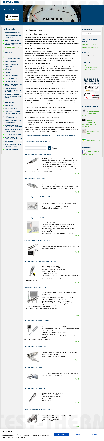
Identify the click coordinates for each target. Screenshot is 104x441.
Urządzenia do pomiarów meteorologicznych (12, 52)
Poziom (7, 72)
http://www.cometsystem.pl (89, 44)
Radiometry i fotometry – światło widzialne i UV (13, 112)
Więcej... (77, 173)
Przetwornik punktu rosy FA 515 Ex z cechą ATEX (40, 261)
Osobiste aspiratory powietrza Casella (12, 150)
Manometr (88, 65)
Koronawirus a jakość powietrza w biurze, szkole (90, 113)
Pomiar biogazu (10, 61)
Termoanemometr (90, 69)
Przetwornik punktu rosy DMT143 (35, 346)
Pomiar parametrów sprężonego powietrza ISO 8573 (13, 96)
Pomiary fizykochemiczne (11, 116)
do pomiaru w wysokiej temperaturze (38, 141)
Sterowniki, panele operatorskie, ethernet (13, 126)
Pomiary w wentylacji (12, 33)
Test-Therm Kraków (14, 2)
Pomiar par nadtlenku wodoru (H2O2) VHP (13, 121)
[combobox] (91, 33)
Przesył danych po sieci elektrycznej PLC (13, 130)
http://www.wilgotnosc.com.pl (90, 47)
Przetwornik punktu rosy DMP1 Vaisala (36, 320)
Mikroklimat (9, 105)
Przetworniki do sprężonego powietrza (38, 135)
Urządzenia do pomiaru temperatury (13, 36)
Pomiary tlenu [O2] (11, 75)
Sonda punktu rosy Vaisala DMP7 (35, 287)
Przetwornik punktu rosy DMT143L (35, 388)
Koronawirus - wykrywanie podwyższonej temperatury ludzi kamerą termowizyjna (89, 122)
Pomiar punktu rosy (12, 48)
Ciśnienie (8, 69)
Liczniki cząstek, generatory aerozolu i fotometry (13, 90)
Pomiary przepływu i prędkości (12, 65)
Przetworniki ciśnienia (91, 67)
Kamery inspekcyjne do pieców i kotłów (13, 85)
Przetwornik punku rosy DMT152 (35, 178)
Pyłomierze (9, 142)
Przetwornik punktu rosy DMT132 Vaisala (37, 154)
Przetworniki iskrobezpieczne (65, 135)
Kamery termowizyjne (12, 40)
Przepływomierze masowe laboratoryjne (13, 138)
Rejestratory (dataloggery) (10, 101)
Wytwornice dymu (11, 81)
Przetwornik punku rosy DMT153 (35, 218)
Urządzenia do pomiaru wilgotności (13, 44)
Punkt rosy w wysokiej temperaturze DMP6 (38, 409)
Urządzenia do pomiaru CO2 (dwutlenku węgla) (13, 57)
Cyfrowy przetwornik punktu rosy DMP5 (37, 240)
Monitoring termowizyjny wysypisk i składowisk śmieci (93, 131)
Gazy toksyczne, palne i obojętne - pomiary (13, 145)
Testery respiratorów (13, 134)
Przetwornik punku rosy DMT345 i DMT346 (38, 197)
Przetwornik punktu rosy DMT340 (35, 367)
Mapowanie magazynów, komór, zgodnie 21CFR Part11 (91, 140)
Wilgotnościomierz (90, 71)
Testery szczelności (12, 78)
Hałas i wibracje (11, 108)
